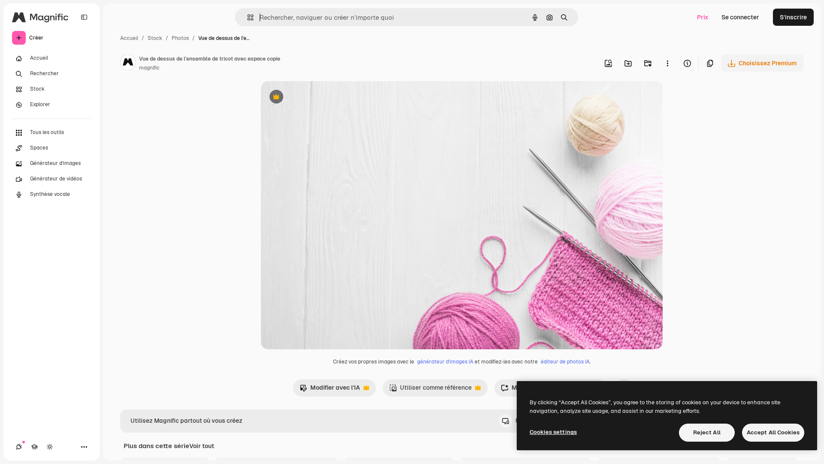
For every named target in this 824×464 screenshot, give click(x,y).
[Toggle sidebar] (84, 17)
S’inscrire (793, 17)
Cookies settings (553, 432)
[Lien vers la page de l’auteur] (128, 64)
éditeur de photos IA (565, 361)
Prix (703, 17)
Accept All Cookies (773, 432)
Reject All (707, 432)
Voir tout (201, 446)
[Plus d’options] (667, 63)
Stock (155, 38)
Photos (180, 38)
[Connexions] (19, 447)
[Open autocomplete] (247, 17)
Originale (317, 98)
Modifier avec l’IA (330, 390)
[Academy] (34, 447)
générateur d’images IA (445, 361)
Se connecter (740, 17)
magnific (149, 67)
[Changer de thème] (50, 447)
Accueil (129, 38)
